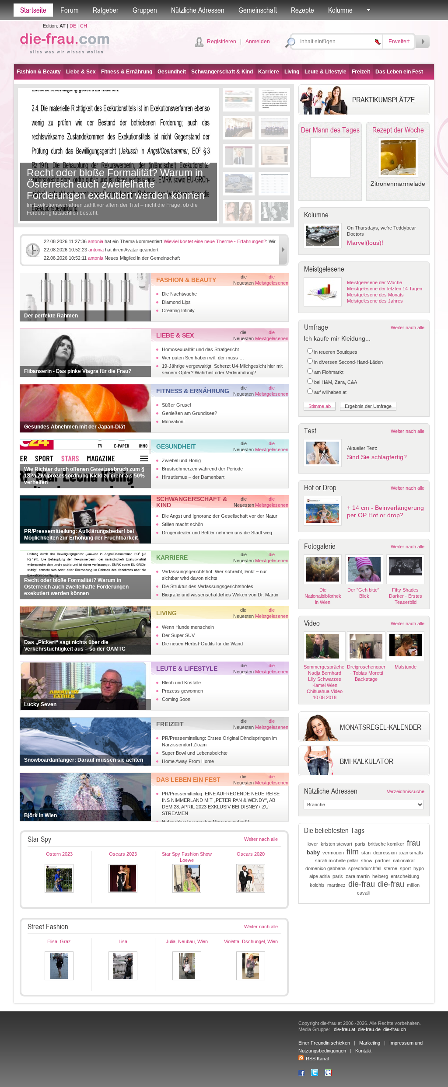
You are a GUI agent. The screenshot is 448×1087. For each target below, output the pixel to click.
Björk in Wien (40, 815)
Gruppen (145, 10)
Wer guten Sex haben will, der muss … (203, 357)
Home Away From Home (188, 761)
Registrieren (221, 41)
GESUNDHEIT (176, 446)
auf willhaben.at (330, 392)
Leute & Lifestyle (325, 72)
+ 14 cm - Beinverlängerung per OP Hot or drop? (385, 511)
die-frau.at (344, 1029)
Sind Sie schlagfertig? (377, 456)
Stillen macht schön (182, 524)
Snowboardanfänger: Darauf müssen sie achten (83, 760)
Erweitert (399, 41)
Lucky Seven (40, 704)
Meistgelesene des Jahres (375, 300)
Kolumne (340, 10)
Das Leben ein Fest (399, 72)
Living (291, 72)
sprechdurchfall (364, 868)
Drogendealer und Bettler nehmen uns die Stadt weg (217, 532)
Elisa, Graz (59, 941)
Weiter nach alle (261, 839)
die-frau (361, 884)
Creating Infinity (178, 310)
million (413, 885)
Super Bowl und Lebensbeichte (195, 753)
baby (313, 852)
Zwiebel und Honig (181, 460)
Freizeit (361, 72)
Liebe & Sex (81, 72)
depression (385, 852)
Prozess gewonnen (182, 690)
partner (382, 860)
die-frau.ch (394, 1029)
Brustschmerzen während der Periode (202, 468)
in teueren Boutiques (335, 352)
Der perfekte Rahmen (51, 316)
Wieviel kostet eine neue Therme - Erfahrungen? (215, 241)
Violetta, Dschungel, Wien (251, 941)
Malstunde (405, 666)
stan (366, 852)
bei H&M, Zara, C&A (335, 382)
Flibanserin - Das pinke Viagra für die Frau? (77, 371)
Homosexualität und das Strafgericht (200, 349)
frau (413, 843)
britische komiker (386, 844)
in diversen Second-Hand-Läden (348, 362)
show (366, 860)
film (352, 851)
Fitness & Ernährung (126, 72)
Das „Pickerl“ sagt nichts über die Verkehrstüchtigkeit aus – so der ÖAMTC (75, 645)
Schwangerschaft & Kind (222, 72)
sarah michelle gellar (336, 860)
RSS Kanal (317, 1058)
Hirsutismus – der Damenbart (193, 477)
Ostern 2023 (59, 854)
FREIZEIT (170, 724)
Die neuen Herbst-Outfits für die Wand (202, 643)
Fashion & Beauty (39, 72)
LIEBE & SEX (175, 335)
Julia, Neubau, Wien (187, 941)
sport (405, 868)
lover (313, 844)
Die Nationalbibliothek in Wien (322, 596)
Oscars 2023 (123, 854)
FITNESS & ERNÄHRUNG (192, 390)
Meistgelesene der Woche (374, 282)
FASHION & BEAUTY (186, 279)
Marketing (369, 1042)
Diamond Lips (176, 302)
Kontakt (363, 1050)
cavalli (363, 892)
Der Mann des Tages (330, 129)
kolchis (317, 885)
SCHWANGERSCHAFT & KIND (191, 502)
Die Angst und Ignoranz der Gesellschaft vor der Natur (219, 516)
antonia (95, 241)
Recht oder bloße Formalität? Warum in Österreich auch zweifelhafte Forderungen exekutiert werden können (116, 184)
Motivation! (173, 421)
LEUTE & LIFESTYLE (186, 668)
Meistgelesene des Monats (375, 294)
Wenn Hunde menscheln (188, 627)
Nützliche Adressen (197, 10)
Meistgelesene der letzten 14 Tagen (384, 288)
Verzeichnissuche (405, 791)
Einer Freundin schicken (324, 1042)
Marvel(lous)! (365, 242)
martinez (336, 885)
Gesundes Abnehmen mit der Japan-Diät (74, 427)
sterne (390, 868)
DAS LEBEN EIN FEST (188, 779)
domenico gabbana (325, 868)
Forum (69, 10)
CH (83, 25)
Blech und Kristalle (181, 682)
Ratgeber (106, 10)
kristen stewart (336, 844)
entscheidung (405, 876)
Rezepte (302, 10)
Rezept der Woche (398, 129)
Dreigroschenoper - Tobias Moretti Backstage (366, 673)
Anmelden (257, 41)
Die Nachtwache (179, 293)
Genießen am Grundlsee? (189, 413)
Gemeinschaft (257, 10)
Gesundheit (172, 72)
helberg (380, 876)
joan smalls (411, 852)
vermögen (333, 852)
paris (360, 844)
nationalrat (404, 860)
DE (73, 25)
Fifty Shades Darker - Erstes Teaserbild (405, 596)
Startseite (33, 10)
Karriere (268, 72)
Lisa (123, 941)
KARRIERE (172, 557)
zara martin (358, 876)
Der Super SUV (178, 635)
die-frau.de (369, 1029)
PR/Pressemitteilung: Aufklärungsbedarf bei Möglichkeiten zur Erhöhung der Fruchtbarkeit (81, 534)
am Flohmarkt (328, 372)
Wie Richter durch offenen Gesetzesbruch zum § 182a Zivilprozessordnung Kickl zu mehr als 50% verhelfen (84, 475)
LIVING (166, 613)
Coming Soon (176, 699)
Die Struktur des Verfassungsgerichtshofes (207, 586)
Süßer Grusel (176, 405)
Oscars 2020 (251, 854)
